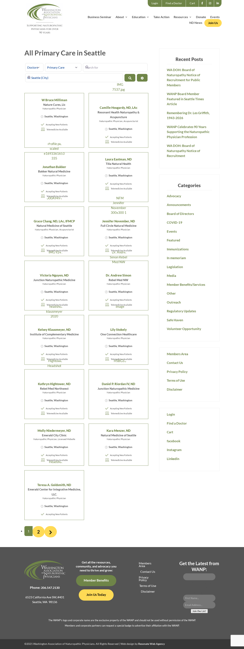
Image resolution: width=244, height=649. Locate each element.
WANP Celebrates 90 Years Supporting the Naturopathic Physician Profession (188, 132)
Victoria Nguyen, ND (54, 275)
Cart (192, 3)
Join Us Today (96, 595)
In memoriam (176, 258)
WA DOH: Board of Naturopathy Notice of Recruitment (183, 151)
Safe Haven (175, 320)
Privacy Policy (177, 372)
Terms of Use (176, 380)
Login (155, 3)
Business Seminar (99, 17)
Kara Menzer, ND (119, 430)
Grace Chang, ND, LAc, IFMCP (54, 221)
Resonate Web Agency (151, 643)
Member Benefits (96, 580)
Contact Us (175, 363)
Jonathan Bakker (54, 167)
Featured (173, 240)
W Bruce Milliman (54, 100)
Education (138, 17)
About (120, 17)
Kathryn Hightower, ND (54, 384)
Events (215, 17)
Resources (181, 17)
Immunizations (178, 249)
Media (171, 276)
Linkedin (219, 6)
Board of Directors (180, 214)
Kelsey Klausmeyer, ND (54, 329)
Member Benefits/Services (186, 285)
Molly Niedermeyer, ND (54, 430)
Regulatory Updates (181, 311)
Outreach (174, 302)
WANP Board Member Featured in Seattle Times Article (185, 99)
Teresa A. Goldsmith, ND (54, 485)
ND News (195, 22)
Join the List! (199, 611)
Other (171, 293)
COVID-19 (174, 222)
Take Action (161, 17)
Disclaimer (174, 389)
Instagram (211, 6)
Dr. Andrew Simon (118, 275)
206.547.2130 (50, 587)
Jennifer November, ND (118, 221)
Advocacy (174, 196)
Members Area (177, 354)
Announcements (179, 205)
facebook (203, 6)
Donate (201, 17)
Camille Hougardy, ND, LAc (118, 107)
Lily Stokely (118, 329)
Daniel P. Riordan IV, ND (118, 384)
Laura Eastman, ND (118, 159)
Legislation (175, 267)
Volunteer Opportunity (184, 329)
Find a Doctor (174, 3)
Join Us (213, 23)
